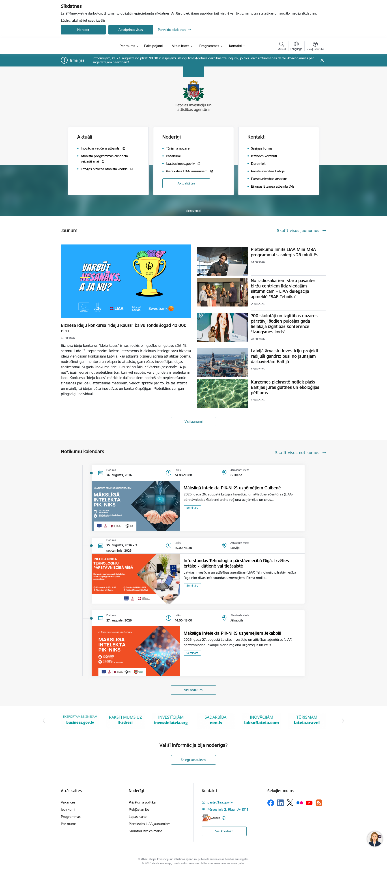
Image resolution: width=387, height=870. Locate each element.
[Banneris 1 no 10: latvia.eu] (307, 720)
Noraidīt (83, 30)
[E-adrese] (211, 818)
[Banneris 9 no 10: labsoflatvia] (216, 720)
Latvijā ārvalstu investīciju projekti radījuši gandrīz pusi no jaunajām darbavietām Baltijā (284, 356)
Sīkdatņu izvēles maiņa (146, 831)
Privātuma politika (142, 802)
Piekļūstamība (139, 809)
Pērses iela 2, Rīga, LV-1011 (227, 809)
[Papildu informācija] (223, 818)
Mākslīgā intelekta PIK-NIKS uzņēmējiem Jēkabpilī (232, 633)
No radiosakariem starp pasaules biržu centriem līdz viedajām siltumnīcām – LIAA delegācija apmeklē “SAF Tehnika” (283, 288)
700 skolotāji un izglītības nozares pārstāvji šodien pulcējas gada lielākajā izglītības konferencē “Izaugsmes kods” (284, 323)
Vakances (68, 802)
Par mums (68, 824)
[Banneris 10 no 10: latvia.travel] (261, 720)
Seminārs (192, 507)
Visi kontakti (224, 831)
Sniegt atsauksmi (193, 760)
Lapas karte (137, 816)
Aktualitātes (186, 183)
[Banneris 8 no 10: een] (171, 720)
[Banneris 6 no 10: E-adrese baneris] (80, 720)
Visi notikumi (193, 690)
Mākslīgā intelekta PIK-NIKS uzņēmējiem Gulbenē (232, 488)
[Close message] (321, 60)
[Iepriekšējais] (44, 721)
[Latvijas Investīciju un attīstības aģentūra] (86, 46)
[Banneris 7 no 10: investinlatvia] (125, 720)
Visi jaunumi (193, 421)
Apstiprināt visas (130, 30)
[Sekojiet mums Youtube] (309, 802)
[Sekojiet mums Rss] (319, 802)
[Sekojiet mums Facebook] (270, 802)
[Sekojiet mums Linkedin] (280, 802)
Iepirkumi (68, 809)
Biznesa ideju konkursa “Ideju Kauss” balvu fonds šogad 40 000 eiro (123, 328)
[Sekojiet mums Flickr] (299, 802)
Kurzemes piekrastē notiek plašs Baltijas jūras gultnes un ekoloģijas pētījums (285, 387)
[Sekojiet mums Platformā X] (290, 802)
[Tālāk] (343, 721)
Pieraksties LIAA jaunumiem (149, 824)
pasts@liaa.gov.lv (220, 802)
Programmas (71, 816)
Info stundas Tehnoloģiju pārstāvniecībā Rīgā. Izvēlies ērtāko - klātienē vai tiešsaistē (236, 563)
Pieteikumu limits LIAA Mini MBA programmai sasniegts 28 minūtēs (284, 252)
